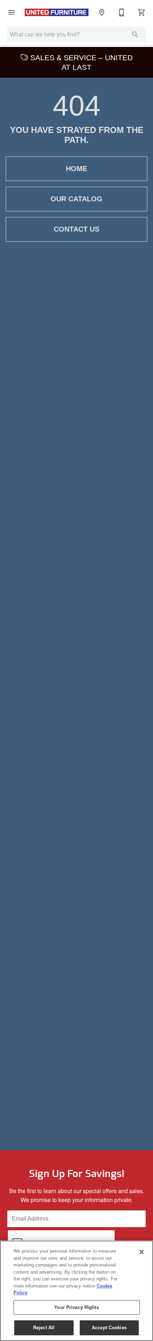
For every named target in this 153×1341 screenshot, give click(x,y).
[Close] (141, 1252)
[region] (76, 1291)
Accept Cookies (109, 1327)
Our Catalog (76, 199)
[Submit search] (135, 34)
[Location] (101, 12)
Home (76, 168)
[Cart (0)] (141, 12)
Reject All (43, 1327)
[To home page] (56, 12)
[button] (11, 12)
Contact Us (76, 229)
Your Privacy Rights (76, 1307)
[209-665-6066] (121, 12)
